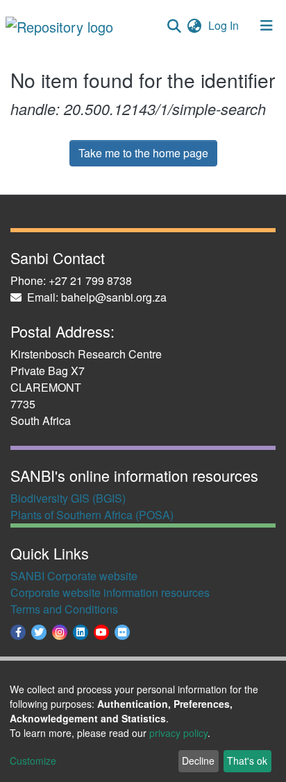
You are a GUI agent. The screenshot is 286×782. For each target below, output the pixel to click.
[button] (194, 25)
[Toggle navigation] (266, 26)
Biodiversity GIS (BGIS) (68, 498)
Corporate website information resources (110, 592)
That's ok (247, 760)
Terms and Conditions (64, 609)
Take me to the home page (143, 153)
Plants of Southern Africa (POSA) (92, 515)
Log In (225, 25)
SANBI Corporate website (73, 576)
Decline (198, 760)
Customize (33, 760)
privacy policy (178, 733)
